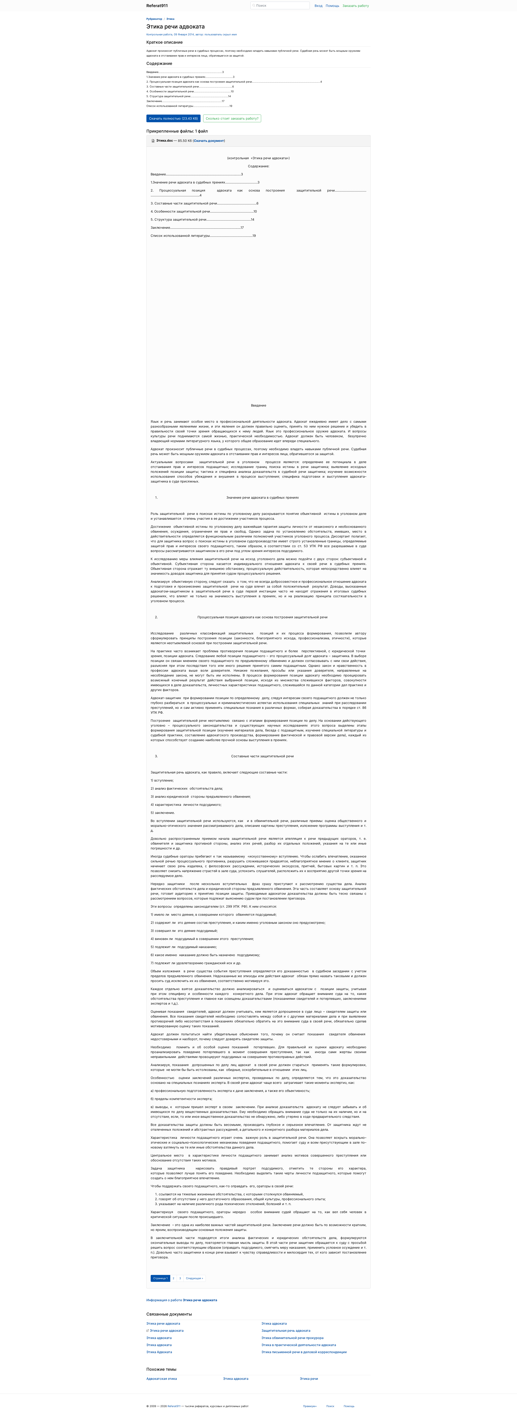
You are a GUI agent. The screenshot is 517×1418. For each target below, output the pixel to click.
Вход (319, 6)
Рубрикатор (154, 18)
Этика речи (309, 1379)
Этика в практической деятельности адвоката (299, 1345)
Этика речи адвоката (163, 1323)
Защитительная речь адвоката (286, 1330)
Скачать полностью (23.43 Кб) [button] (173, 118)
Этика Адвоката (159, 1352)
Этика (170, 18)
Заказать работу (356, 6)
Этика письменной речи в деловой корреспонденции (304, 1352)
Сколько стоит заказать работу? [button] (232, 118)
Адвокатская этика (161, 1379)
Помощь (332, 6)
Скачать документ (209, 141)
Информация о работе (181, 1300)
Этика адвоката (159, 1338)
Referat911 (174, 1406)
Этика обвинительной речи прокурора (293, 1338)
